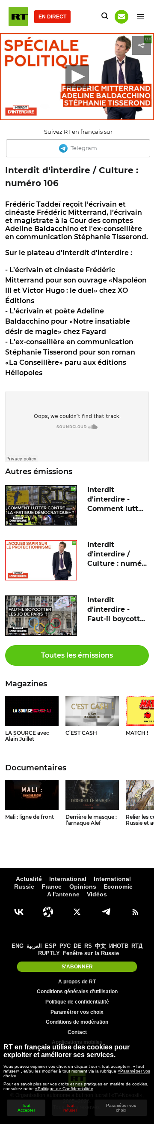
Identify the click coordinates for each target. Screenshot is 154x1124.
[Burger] (140, 16)
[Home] (18, 16)
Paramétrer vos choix (77, 1012)
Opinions (82, 886)
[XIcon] (77, 912)
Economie (118, 886)
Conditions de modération (77, 1022)
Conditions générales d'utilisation (77, 992)
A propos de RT (77, 982)
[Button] (121, 17)
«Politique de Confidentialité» (64, 1088)
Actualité (29, 878)
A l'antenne (63, 894)
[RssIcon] (135, 912)
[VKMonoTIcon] (19, 912)
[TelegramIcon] (106, 912)
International (67, 878)
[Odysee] (48, 912)
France (51, 886)
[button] (77, 76)
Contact (77, 1032)
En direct (52, 17)
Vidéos (97, 894)
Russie (24, 886)
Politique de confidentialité (77, 1002)
